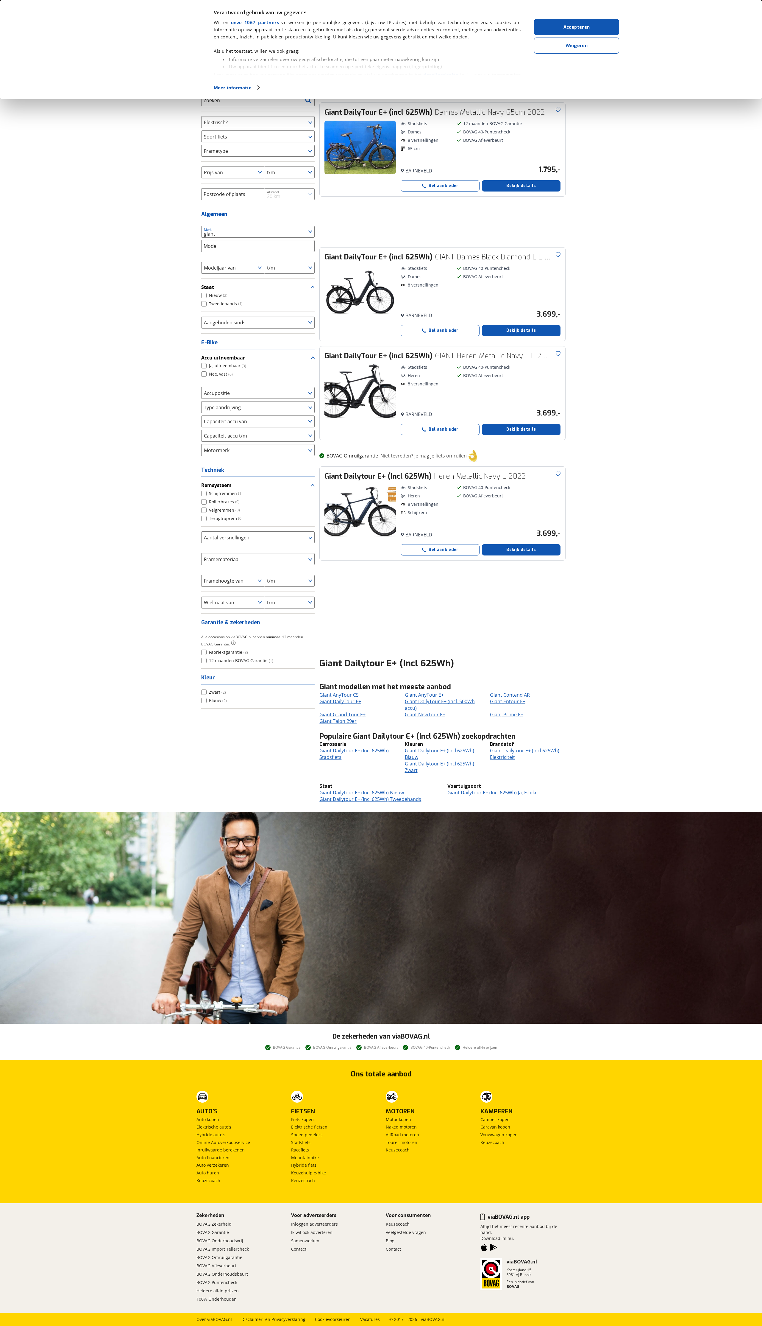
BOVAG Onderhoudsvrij (219, 1240)
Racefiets (300, 1150)
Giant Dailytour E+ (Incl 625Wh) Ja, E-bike (492, 792)
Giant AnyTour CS (339, 695)
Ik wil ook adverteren (311, 1232)
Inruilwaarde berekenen (220, 1150)
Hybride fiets (303, 1165)
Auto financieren (212, 1157)
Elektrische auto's (213, 1127)
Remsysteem (216, 485)
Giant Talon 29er (338, 721)
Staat (207, 287)
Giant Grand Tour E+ (342, 714)
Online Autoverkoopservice (223, 1142)
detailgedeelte (440, 75)
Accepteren (576, 27)
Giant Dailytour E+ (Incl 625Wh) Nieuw (361, 792)
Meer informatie (233, 88)
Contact (298, 1249)
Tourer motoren (401, 1142)
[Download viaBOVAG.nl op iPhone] (484, 1248)
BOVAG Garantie (212, 1232)
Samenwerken (305, 1240)
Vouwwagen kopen (499, 1134)
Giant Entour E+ (507, 701)
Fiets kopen (302, 1119)
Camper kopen (495, 1119)
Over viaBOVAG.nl (214, 1319)
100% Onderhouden (216, 1299)
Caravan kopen (495, 1127)
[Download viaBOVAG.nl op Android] (493, 1248)
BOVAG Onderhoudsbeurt (222, 1274)
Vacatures (370, 1319)
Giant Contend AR (510, 695)
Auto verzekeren (212, 1165)
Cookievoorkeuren (333, 1319)
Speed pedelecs (307, 1134)
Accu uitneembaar (223, 357)
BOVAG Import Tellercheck (222, 1249)
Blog (390, 1240)
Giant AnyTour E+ (424, 695)
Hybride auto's (210, 1134)
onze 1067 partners (255, 22)
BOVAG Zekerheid (214, 1224)
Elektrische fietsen (309, 1127)
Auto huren (207, 1173)
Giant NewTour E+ (425, 714)
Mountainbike (305, 1157)
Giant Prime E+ (506, 714)
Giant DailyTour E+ (340, 701)
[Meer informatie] (233, 643)
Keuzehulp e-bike (308, 1173)
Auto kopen (207, 1119)
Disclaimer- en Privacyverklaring (273, 1319)
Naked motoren (401, 1127)
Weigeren (577, 46)
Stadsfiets (300, 1142)
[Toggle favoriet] (558, 110)
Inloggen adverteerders (314, 1224)
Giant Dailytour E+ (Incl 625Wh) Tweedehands (370, 799)
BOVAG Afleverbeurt (216, 1266)
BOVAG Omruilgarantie (219, 1257)
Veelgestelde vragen (406, 1232)
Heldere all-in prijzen (217, 1291)
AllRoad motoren (402, 1134)
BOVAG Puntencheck (216, 1282)
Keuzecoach (208, 1180)
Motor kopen (398, 1119)
